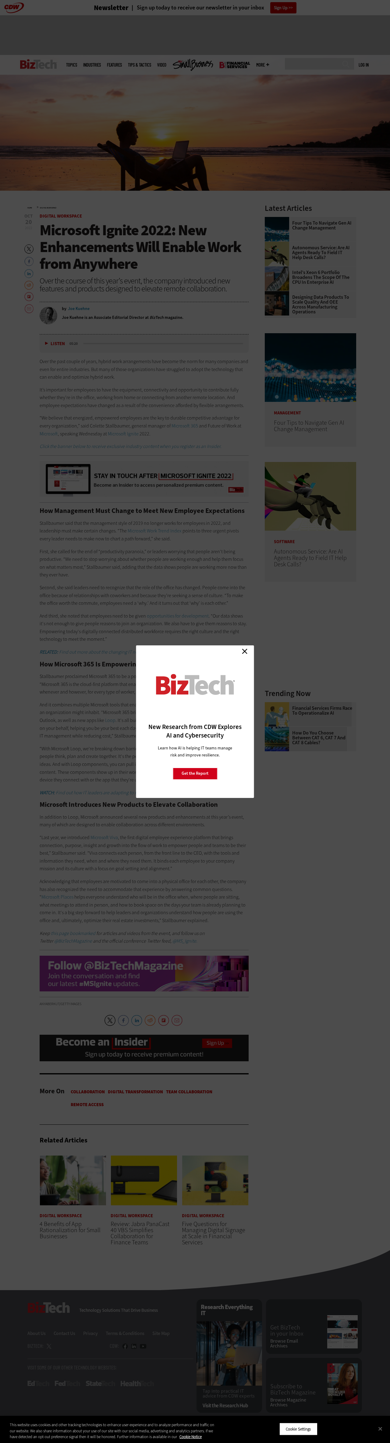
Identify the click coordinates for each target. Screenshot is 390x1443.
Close (244, 651)
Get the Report (195, 773)
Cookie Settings (298, 1428)
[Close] (380, 1428)
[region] (195, 1429)
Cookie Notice (190, 1436)
